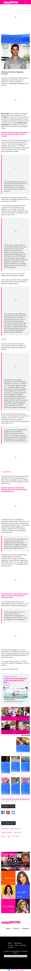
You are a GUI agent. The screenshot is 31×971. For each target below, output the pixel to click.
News (8, 928)
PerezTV (16, 928)
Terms (16, 945)
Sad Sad (17, 832)
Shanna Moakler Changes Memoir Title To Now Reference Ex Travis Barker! (7, 718)
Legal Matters (6, 832)
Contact (10, 947)
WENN (15, 669)
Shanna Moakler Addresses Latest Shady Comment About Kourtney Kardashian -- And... (22, 718)
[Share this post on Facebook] (3, 812)
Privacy (10, 945)
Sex (9, 836)
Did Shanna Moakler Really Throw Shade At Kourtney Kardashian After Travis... (7, 732)
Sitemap (23, 945)
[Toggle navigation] (25, 2)
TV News (15, 836)
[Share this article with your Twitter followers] (13, 812)
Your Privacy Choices (17, 970)
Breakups (5, 829)
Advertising (17, 943)
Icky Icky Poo (15, 829)
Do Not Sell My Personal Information (16, 956)
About (10, 943)
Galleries (25, 928)
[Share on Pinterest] (8, 812)
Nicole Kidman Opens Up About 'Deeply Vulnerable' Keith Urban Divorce (21, 732)
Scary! (3, 836)
